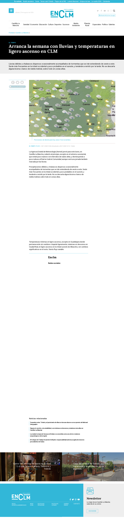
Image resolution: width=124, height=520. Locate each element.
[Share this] (13, 82)
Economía (34, 24)
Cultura (50, 24)
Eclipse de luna (85, 1)
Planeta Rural (87, 24)
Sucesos (65, 24)
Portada (11, 33)
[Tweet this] (17, 82)
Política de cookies (55, 504)
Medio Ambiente (76, 24)
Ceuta (37, 1)
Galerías (112, 24)
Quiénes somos (66, 504)
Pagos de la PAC (60, 1)
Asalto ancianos (28, 1)
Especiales (97, 24)
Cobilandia (106, 1)
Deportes (58, 24)
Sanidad (26, 24)
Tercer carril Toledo (46, 1)
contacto (77, 503)
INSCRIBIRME (92, 511)
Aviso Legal (31, 504)
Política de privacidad (41, 504)
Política (105, 24)
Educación (43, 24)
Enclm (38, 146)
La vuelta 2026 (96, 1)
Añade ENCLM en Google (107, 15)
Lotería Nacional (73, 1)
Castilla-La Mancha (16, 24)
